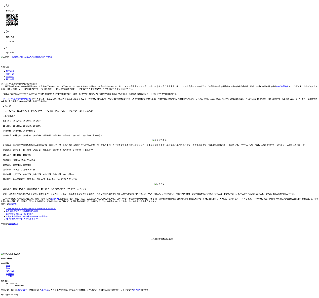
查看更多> (13, 204)
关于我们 (48, 57)
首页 (14, 57)
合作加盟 (32, 57)
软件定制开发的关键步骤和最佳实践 (22, 211)
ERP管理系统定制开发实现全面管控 (22, 219)
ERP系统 (45, 290)
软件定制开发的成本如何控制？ (20, 214)
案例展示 (10, 76)
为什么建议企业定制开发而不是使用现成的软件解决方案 (31, 209)
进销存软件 (22, 290)
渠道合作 (10, 274)
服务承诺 (24, 57)
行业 (18, 57)
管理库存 (137, 290)
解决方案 (10, 79)
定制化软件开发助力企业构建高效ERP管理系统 (27, 216)
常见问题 (10, 74)
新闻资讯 (40, 57)
